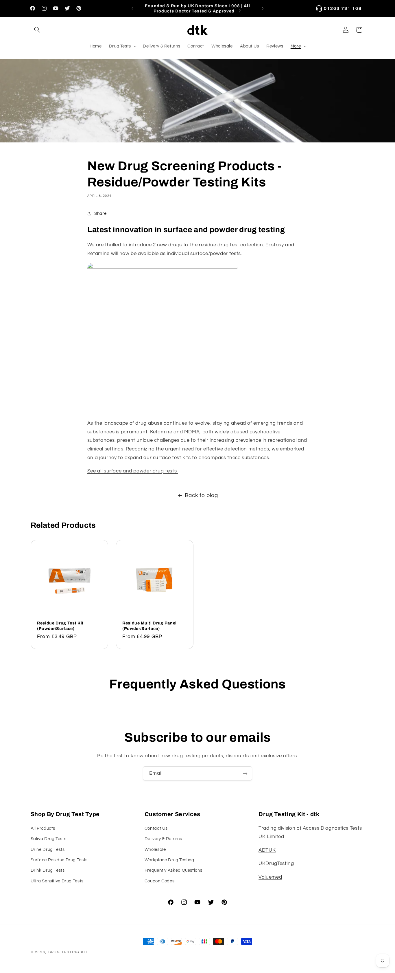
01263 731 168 (343, 8)
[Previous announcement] (132, 8)
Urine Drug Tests (48, 849)
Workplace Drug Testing (169, 860)
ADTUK (267, 850)
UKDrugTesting (276, 863)
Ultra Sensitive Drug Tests (57, 881)
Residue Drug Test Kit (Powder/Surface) (60, 626)
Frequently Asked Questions (173, 870)
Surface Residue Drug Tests (59, 860)
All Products (43, 828)
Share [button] (100, 213)
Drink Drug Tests (48, 870)
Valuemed (270, 877)
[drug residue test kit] (162, 267)
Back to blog (201, 495)
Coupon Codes (160, 881)
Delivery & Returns (163, 839)
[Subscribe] (245, 773)
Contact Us (156, 828)
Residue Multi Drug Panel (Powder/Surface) (149, 626)
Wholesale (155, 849)
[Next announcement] (262, 8)
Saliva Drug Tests (49, 839)
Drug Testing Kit (68, 952)
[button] (37, 29)
